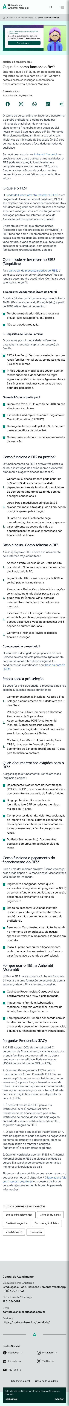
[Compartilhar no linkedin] (48, 104)
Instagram (47, 1352)
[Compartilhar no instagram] (21, 104)
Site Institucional (20, 1380)
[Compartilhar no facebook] (7, 104)
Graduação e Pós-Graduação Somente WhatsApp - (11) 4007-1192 (34, 1289)
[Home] (4, 17)
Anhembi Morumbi (45, 154)
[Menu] (62, 7)
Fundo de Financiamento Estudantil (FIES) (31, 195)
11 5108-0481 (11, 1301)
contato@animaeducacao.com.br (24, 1312)
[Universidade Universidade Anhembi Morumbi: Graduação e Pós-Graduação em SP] (15, 7)
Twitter (46, 1361)
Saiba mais (11, 1398)
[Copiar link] (61, 104)
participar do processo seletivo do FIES (33, 270)
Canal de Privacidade (46, 1380)
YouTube (13, 1369)
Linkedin (13, 1361)
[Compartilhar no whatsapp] (34, 104)
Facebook (13, 1352)
